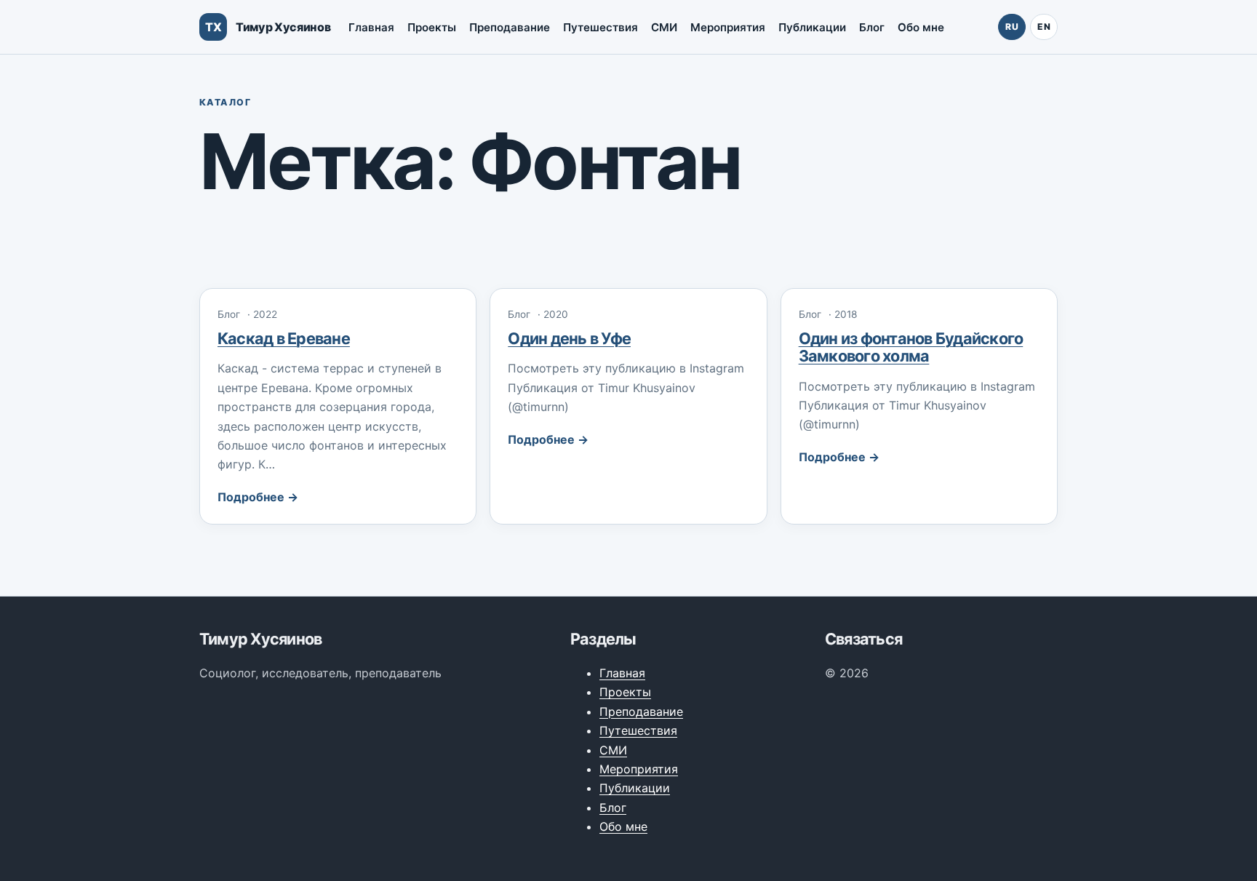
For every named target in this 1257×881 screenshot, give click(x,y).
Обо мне (921, 27)
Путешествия (600, 27)
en (1043, 26)
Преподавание (509, 27)
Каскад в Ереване (284, 338)
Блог (872, 27)
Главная (371, 27)
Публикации (812, 27)
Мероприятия (727, 27)
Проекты (431, 27)
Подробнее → (258, 497)
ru (1011, 26)
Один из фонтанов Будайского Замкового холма (911, 347)
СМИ (664, 27)
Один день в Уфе (569, 338)
